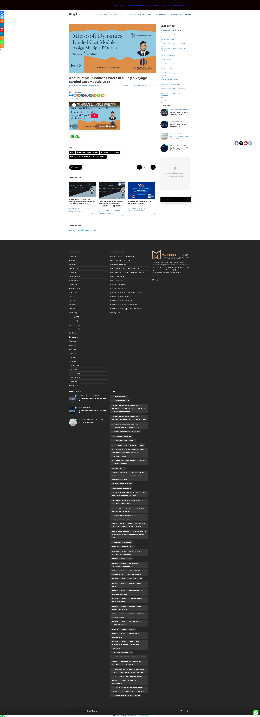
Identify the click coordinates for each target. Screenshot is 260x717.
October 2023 (73, 381)
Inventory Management (167, 55)
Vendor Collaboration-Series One (126, 695)
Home (116, 5)
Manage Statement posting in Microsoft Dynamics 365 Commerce (129, 552)
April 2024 (72, 357)
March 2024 (73, 361)
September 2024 (74, 337)
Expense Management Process (169, 35)
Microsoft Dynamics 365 (110, 152)
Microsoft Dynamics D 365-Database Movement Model (127, 600)
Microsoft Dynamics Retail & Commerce (172, 88)
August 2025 (73, 292)
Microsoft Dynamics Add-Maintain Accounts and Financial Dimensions (126, 572)
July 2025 (72, 296)
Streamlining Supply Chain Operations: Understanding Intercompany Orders (128, 670)
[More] (103, 95)
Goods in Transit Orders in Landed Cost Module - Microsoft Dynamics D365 (128, 494)
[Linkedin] (83, 95)
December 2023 (74, 373)
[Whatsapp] (99, 95)
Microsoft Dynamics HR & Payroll (170, 84)
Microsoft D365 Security (167, 68)
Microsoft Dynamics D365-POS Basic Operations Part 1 (126, 607)
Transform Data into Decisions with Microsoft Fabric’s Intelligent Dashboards (127, 680)
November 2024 (74, 329)
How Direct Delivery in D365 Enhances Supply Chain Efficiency (127, 501)
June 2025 (72, 301)
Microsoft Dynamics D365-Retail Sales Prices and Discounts (127, 623)
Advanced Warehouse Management (171, 30)
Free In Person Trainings (167, 39)
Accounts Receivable (120, 401)
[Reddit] (79, 95)
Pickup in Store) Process (122, 652)
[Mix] (95, 95)
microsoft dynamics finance (123, 629)
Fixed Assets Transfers (121, 488)
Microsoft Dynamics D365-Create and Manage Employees (127, 592)
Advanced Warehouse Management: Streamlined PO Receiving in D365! (126, 425)
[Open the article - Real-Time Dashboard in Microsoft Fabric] (134, 190)
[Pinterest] (87, 95)
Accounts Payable (119, 396)
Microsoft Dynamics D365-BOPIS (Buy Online (127, 584)
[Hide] (1, 50)
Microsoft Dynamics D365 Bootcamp (127, 578)
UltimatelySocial (144, 715)
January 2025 (73, 321)
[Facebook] (71, 95)
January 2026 (73, 272)
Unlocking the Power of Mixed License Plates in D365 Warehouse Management (128, 689)
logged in (81, 230)
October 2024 (73, 333)
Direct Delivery (118, 468)
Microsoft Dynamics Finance (169, 79)
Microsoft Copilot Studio (167, 64)
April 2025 (72, 309)
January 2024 (73, 369)
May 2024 (72, 353)
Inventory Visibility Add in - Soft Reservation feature (125, 517)
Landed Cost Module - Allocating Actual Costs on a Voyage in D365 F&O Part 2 (129, 525)
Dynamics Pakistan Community (174, 5)
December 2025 (74, 276)
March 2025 (73, 313)
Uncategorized (164, 100)
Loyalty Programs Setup (122, 542)
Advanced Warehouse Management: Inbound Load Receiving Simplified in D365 (129, 417)
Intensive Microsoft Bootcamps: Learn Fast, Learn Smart (173, 49)
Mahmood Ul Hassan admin (79, 85)
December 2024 (74, 325)
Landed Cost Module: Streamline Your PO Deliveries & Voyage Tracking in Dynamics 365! (129, 534)
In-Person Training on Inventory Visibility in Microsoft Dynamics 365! (129, 509)
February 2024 (74, 365)
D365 (71, 152)
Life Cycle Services (166, 59)
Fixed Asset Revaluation (122, 483)
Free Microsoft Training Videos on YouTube (117, 14)
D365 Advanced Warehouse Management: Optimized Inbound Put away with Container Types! (128, 453)
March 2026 (73, 264)
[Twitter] (75, 95)
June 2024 (72, 349)
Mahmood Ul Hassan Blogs (87, 152)
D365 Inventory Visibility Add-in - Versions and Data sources (129, 462)
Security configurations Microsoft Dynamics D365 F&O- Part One (127, 663)
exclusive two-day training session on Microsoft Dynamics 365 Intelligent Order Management (128, 476)
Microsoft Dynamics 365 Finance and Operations (140, 5)
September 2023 (74, 385)
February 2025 (74, 317)
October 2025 (73, 284)
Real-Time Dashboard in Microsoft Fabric (129, 657)
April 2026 (72, 260)
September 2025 (74, 288)
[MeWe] (91, 95)
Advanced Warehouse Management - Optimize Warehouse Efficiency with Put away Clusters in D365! (128, 409)
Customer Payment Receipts (123, 440)
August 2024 (73, 341)
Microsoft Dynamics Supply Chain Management (88, 157)
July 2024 (72, 345)
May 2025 (72, 305)
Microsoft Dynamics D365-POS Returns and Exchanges (128, 615)
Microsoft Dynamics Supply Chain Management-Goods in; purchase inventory (125, 645)
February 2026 (74, 268)
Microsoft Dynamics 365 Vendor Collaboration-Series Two (125, 564)
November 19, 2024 (94, 85)
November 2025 (74, 280)
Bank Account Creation (121, 436)
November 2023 (74, 377)
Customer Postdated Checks (124, 445)
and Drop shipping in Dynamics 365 (126, 432)
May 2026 (72, 256)
